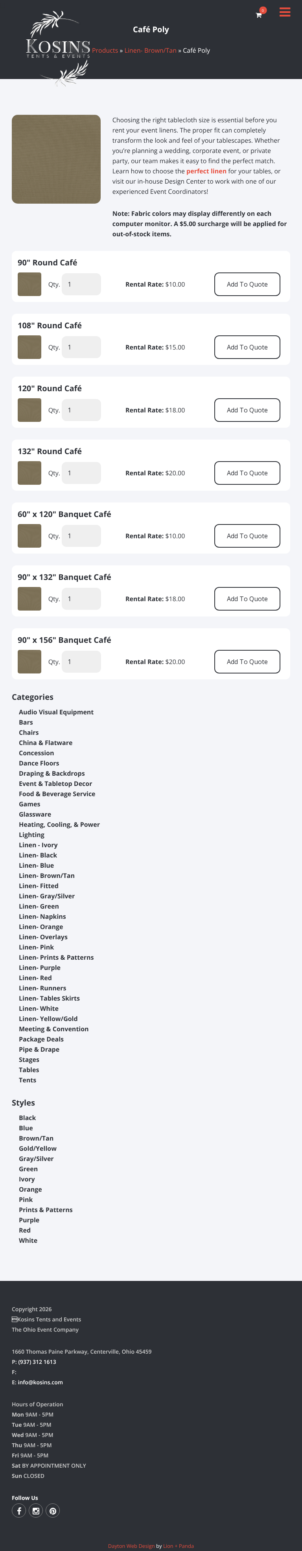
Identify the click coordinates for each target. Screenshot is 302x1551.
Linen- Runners (42, 988)
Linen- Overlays (43, 937)
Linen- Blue (36, 865)
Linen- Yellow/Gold (48, 1018)
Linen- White (39, 1008)
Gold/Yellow (38, 1148)
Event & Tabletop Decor (55, 783)
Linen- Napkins (42, 916)
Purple (29, 1220)
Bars (26, 722)
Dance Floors (39, 763)
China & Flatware (45, 742)
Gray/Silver (36, 1158)
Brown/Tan (36, 1138)
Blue (26, 1128)
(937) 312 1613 (37, 1362)
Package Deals (41, 1039)
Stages (29, 1059)
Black (27, 1117)
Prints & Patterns (46, 1209)
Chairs (29, 732)
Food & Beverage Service (57, 793)
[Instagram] (36, 1510)
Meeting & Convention (54, 1029)
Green (28, 1169)
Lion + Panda (178, 1545)
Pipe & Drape (39, 1049)
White (28, 1240)
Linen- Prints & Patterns (56, 957)
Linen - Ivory (38, 845)
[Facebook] (19, 1510)
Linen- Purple (40, 967)
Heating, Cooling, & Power (59, 824)
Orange (30, 1189)
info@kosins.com (40, 1382)
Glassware (35, 814)
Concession (36, 753)
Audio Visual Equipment (56, 712)
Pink (26, 1199)
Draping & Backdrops (52, 773)
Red (25, 1230)
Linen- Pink (36, 947)
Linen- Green (39, 906)
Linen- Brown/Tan (47, 875)
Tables (29, 1069)
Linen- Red (35, 977)
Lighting (31, 834)
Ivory (27, 1179)
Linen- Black (38, 855)
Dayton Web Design (131, 1545)
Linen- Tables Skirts (49, 998)
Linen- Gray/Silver (47, 896)
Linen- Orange (41, 926)
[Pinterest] (53, 1510)
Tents (27, 1080)
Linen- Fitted (39, 885)
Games (29, 804)
